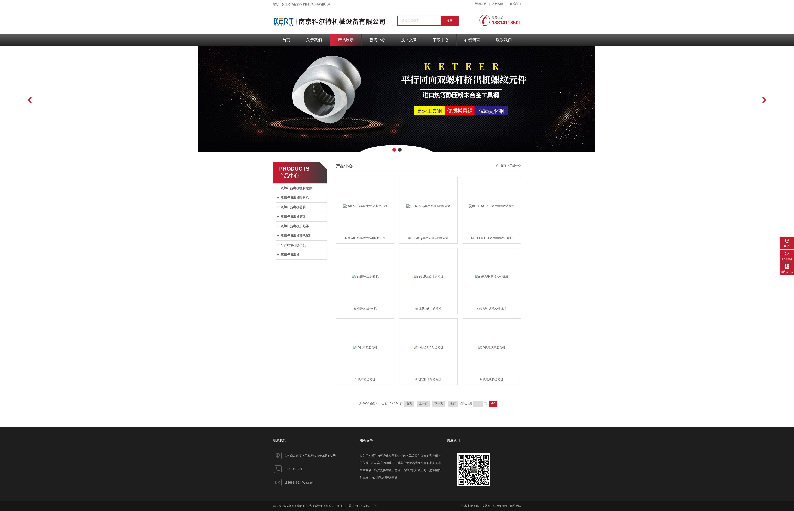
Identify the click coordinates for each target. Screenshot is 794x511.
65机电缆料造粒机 (491, 379)
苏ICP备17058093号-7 (362, 505)
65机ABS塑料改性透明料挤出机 (365, 238)
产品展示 (346, 40)
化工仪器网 (483, 505)
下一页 (438, 403)
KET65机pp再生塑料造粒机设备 (428, 238)
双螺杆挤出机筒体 (293, 216)
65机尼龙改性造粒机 (428, 308)
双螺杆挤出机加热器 (295, 226)
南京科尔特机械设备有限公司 (312, 4)
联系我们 (515, 4)
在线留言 (498, 4)
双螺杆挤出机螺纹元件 (296, 188)
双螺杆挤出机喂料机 (295, 197)
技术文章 (409, 40)
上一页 (423, 403)
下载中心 (440, 40)
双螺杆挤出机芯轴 (293, 207)
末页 (453, 403)
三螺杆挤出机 (290, 254)
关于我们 (314, 40)
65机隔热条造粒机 (365, 308)
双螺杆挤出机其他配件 (296, 235)
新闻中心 (377, 40)
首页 (286, 40)
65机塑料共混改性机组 (491, 308)
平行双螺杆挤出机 (293, 245)
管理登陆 (515, 505)
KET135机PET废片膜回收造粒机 (492, 238)
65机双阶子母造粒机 (428, 379)
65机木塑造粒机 (365, 379)
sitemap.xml (500, 505)
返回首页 (481, 4)
